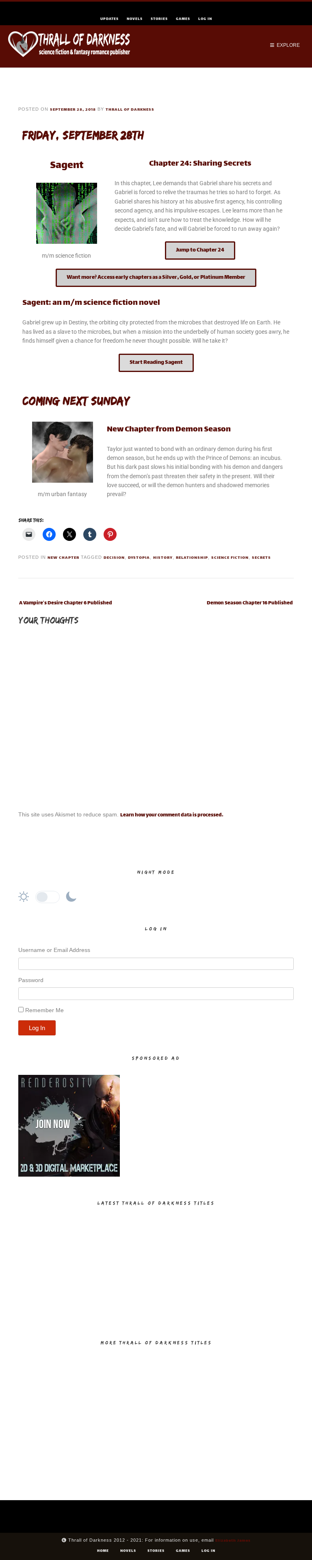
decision (114, 557)
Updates (109, 19)
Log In (205, 19)
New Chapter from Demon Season (169, 429)
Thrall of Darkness (130, 109)
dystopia (139, 557)
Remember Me (44, 1010)
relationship (192, 557)
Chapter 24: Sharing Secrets (200, 164)
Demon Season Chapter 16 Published (250, 603)
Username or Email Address (54, 950)
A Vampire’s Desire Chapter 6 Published (65, 603)
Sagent (66, 166)
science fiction (230, 557)
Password (30, 980)
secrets (261, 557)
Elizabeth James (233, 1540)
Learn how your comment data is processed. (171, 815)
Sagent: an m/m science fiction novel (91, 303)
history (163, 557)
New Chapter (63, 557)
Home (103, 1551)
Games (183, 19)
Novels (135, 19)
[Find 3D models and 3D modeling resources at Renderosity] (69, 1175)
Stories (159, 19)
